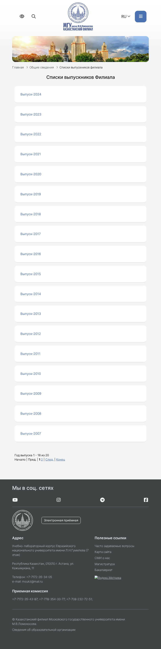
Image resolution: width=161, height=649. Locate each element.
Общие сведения (41, 67)
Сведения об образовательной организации (43, 630)
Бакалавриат (104, 570)
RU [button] (123, 16)
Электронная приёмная (61, 520)
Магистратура (105, 564)
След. (49, 459)
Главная (18, 67)
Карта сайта (103, 552)
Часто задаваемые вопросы (114, 546)
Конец (60, 459)
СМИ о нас (102, 558)
